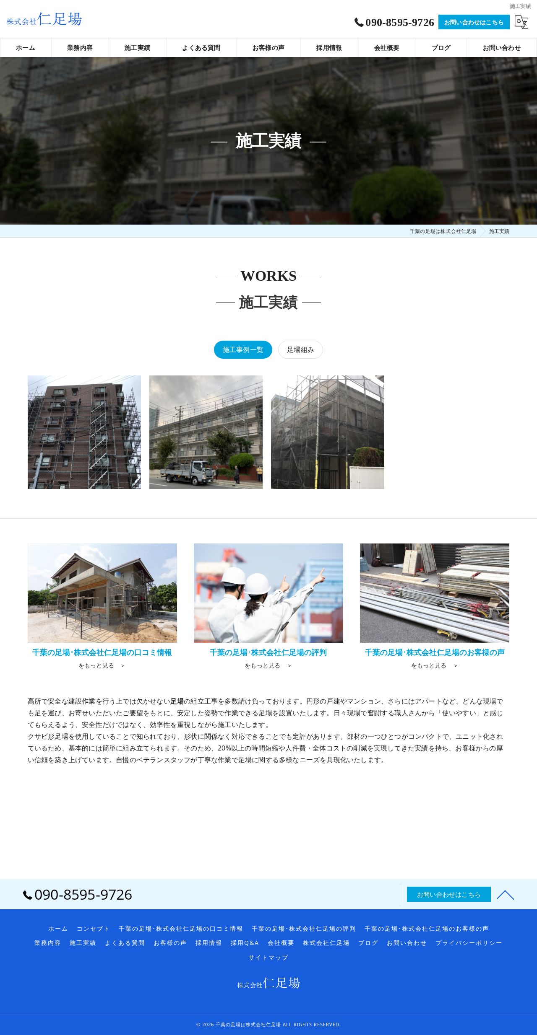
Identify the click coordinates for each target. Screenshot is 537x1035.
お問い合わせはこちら (474, 22)
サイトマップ (268, 957)
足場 (265, 712)
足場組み (300, 349)
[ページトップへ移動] (505, 894)
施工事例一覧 (243, 349)
